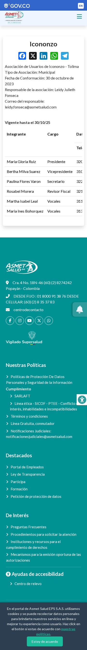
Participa (18, 481)
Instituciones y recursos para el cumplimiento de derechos (33, 544)
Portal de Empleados (27, 467)
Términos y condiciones (29, 416)
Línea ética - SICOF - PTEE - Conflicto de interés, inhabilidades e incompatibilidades (45, 406)
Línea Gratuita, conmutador (33, 423)
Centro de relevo (28, 583)
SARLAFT (22, 396)
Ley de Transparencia (28, 474)
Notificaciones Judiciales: (39, 434)
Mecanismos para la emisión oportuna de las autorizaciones (43, 557)
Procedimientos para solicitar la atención (43, 534)
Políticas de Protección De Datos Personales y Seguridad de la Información (39, 379)
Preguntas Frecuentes (28, 527)
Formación (19, 489)
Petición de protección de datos (36, 496)
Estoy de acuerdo (45, 641)
